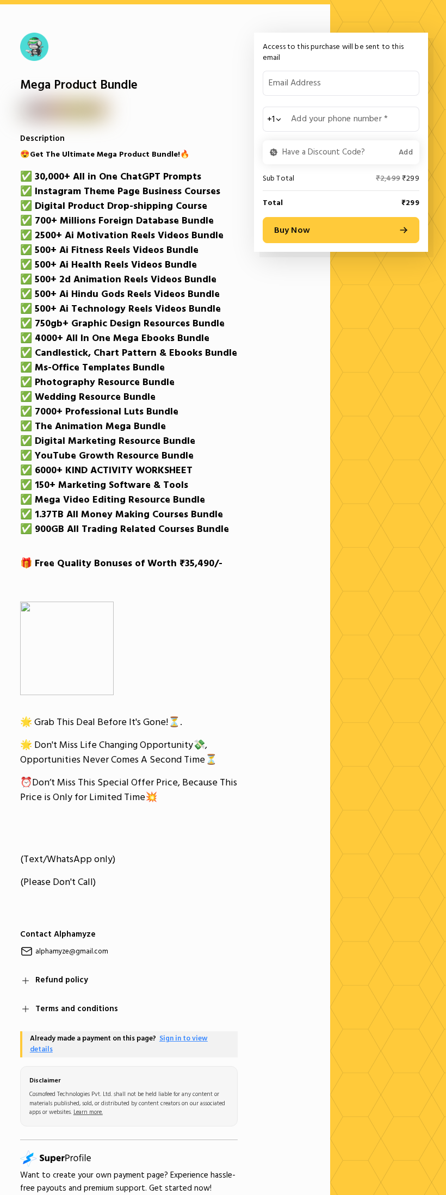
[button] (341, 152)
